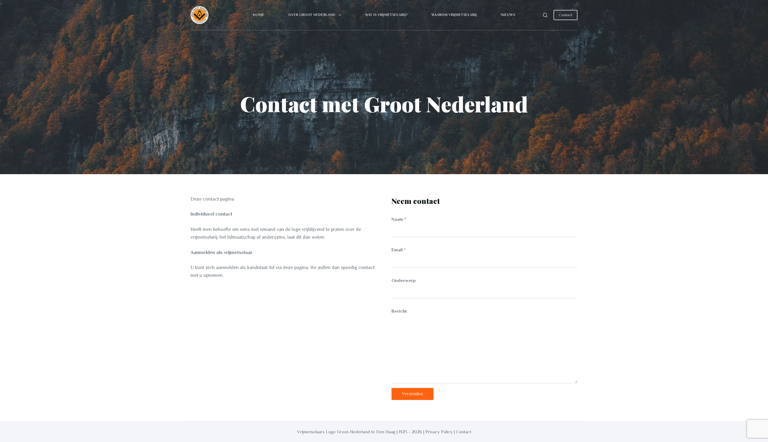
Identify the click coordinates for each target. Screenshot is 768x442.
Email (399, 249)
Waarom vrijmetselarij (454, 15)
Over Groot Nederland (311, 15)
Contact (565, 15)
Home (258, 15)
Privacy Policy (439, 431)
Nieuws (508, 15)
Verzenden (412, 393)
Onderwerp (404, 280)
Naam (399, 219)
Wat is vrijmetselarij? (386, 15)
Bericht (399, 310)
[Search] (545, 15)
